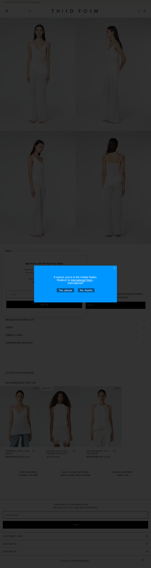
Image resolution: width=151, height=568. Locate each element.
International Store (81, 280)
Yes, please (65, 290)
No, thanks (86, 290)
